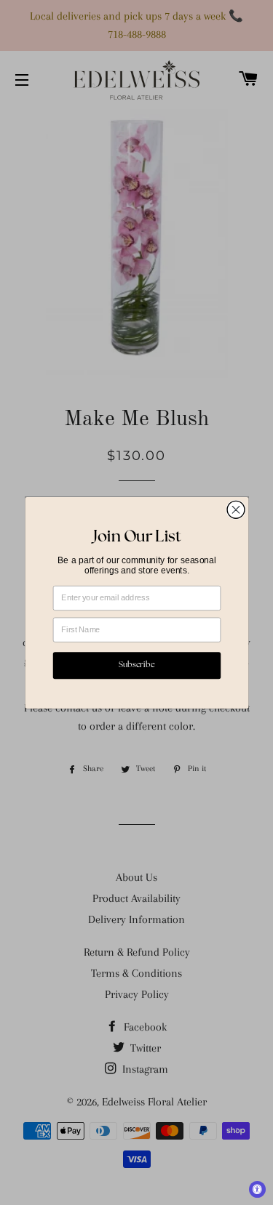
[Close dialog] (236, 509)
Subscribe (137, 665)
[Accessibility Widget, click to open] (257, 1189)
